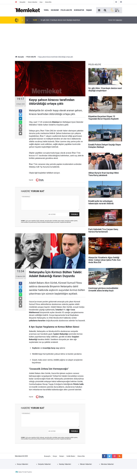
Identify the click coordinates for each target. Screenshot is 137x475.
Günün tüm (115, 20)
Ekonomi (55, 10)
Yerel (46, 10)
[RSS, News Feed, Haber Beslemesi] (119, 456)
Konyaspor (79, 10)
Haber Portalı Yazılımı (25, 472)
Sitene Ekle (48, 2)
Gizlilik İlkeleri (70, 456)
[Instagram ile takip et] (114, 456)
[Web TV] (116, 2)
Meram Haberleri (86, 464)
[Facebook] (20, 111)
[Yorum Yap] (20, 133)
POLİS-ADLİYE (66, 10)
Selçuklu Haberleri (44, 464)
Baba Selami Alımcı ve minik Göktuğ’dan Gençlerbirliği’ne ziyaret (63, 20)
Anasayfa (47, 456)
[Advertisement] (68, 39)
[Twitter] (20, 114)
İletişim (61, 456)
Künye (55, 456)
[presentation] (22, 20)
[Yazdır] (20, 129)
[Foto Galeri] (121, 2)
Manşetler (22, 2)
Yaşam (89, 10)
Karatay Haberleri (65, 464)
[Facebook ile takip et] (104, 456)
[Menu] (99, 10)
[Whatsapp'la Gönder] (20, 122)
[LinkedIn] (20, 118)
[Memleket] (27, 10)
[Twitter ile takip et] (109, 456)
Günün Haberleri (32, 2)
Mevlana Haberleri (107, 464)
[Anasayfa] (16, 2)
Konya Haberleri (22, 464)
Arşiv (41, 2)
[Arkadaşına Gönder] (20, 126)
